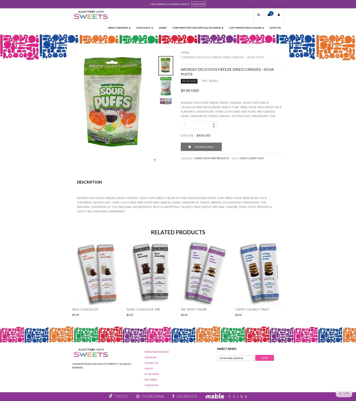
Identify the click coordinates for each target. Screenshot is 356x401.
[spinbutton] (199, 125)
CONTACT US (151, 363)
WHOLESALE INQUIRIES (157, 351)
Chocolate (143, 27)
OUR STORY (150, 357)
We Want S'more (194, 309)
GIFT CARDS (151, 379)
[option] (114, 105)
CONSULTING (152, 385)
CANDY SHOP (255, 158)
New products (220, 158)
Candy (163, 27)
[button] (259, 14)
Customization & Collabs (245, 27)
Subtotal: (188, 135)
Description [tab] (89, 182)
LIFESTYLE (275, 27)
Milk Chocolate (85, 309)
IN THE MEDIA (152, 374)
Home (185, 52)
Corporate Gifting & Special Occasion (196, 27)
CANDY (243, 158)
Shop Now (198, 4)
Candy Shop (201, 158)
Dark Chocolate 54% (143, 309)
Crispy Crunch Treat (252, 309)
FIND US (149, 368)
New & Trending (118, 27)
